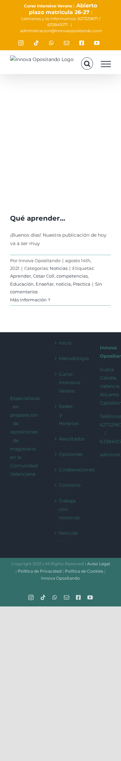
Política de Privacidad (40, 571)
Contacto (61, 485)
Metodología (61, 358)
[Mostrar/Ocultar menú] (105, 64)
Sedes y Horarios (61, 414)
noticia (63, 284)
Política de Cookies (84, 571)
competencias (72, 276)
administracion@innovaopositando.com (61, 30)
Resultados (61, 439)
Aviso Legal (98, 563)
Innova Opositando (60, 578)
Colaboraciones (61, 470)
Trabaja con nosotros (61, 509)
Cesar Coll (43, 276)
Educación (22, 284)
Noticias (59, 268)
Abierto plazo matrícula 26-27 (63, 8)
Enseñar (45, 284)
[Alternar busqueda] (87, 63)
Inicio (61, 343)
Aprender (20, 276)
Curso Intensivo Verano (48, 5)
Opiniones (61, 454)
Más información (28, 299)
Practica (81, 284)
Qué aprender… (37, 218)
